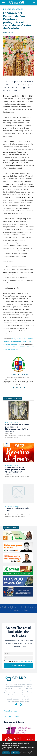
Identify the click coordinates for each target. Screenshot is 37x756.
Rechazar (15, 753)
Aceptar (6, 753)
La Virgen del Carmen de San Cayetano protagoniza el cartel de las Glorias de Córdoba (18, 341)
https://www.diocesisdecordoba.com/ (18, 377)
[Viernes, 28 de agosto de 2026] (18, 493)
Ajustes (24, 753)
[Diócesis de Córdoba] (18, 364)
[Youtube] (24, 387)
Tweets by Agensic (10, 711)
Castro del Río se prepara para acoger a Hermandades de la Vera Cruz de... (17, 428)
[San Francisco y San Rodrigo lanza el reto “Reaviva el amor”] (18, 453)
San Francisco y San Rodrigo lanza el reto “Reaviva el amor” (15, 469)
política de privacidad (26, 661)
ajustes (17, 749)
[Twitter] (20, 387)
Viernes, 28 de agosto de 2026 (17, 509)
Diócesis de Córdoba (13, 9)
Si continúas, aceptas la (19, 661)
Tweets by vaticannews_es (13, 716)
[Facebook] (14, 387)
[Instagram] (17, 387)
